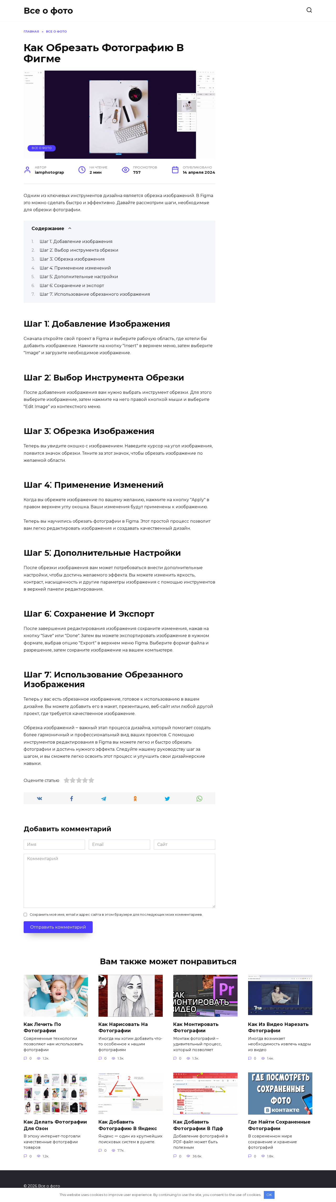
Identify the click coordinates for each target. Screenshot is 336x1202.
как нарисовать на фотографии (123, 1027)
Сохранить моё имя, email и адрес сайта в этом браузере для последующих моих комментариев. (116, 915)
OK (269, 1195)
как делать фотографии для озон (55, 1125)
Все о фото (48, 11)
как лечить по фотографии (42, 1027)
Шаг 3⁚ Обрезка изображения (72, 259)
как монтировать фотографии (196, 1027)
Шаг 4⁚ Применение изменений (75, 268)
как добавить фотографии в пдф (198, 1125)
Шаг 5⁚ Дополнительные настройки (79, 276)
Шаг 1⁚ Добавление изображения (76, 241)
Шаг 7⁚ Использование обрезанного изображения (95, 294)
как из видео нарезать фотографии (278, 1027)
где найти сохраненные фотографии (279, 1125)
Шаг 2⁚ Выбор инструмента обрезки (79, 250)
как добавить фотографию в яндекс (127, 1125)
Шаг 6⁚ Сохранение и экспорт (72, 285)
